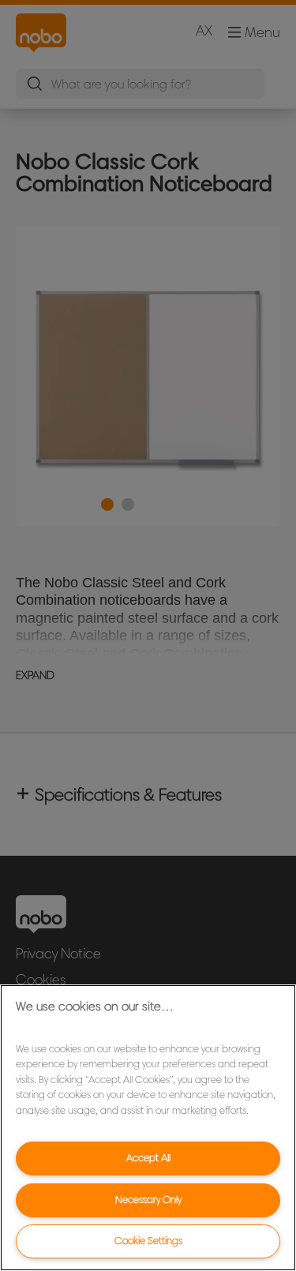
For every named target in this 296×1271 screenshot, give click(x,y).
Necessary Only (148, 1199)
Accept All (148, 1158)
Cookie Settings (148, 1241)
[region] (148, 1127)
